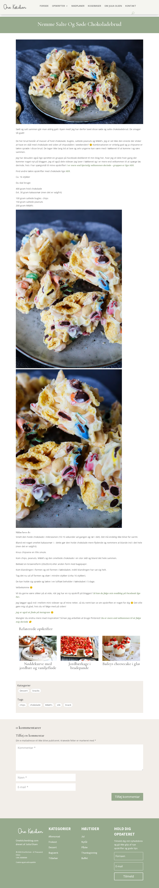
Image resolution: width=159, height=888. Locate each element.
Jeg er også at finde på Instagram (33, 612)
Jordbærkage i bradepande (79, 665)
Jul (83, 836)
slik (58, 704)
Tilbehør (53, 858)
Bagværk (53, 852)
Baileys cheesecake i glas (121, 663)
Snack (68, 704)
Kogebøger (94, 5)
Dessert (24, 690)
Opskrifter (58, 5)
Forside (44, 5)
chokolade (35, 704)
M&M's (48, 704)
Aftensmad (54, 836)
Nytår (84, 841)
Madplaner (77, 5)
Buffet (84, 858)
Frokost (53, 841)
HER (68, 171)
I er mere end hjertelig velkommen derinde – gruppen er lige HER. (101, 165)
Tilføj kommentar (127, 797)
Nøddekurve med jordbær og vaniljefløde (38, 665)
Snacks (35, 690)
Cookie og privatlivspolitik (26, 862)
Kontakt (130, 5)
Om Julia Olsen (113, 5)
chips (22, 704)
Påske (84, 847)
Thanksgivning (89, 852)
